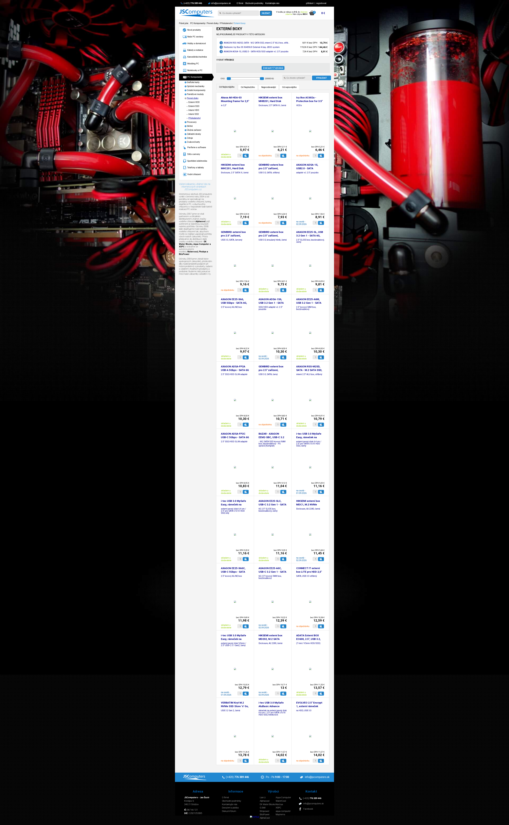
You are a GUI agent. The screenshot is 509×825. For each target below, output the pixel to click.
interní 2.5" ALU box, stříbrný (309, 374)
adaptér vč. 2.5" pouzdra (307, 173)
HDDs (299, 105)
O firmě (240, 3)
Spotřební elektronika (197, 161)
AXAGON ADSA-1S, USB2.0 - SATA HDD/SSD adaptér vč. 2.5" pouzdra (256, 51)
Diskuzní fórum (229, 811)
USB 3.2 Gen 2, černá (230, 710)
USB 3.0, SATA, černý (268, 374)
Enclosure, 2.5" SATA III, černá (272, 105)
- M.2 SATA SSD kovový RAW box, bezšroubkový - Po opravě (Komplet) (272, 444)
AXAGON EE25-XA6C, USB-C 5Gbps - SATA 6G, (233, 572)
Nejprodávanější (268, 87)
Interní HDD (193, 110)
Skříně (190, 126)
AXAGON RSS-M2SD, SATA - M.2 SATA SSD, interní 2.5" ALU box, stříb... (256, 43)
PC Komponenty (197, 23)
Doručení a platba (230, 807)
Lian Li (263, 797)
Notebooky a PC (194, 70)
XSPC (278, 807)
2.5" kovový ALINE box (231, 307)
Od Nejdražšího (248, 87)
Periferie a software (196, 147)
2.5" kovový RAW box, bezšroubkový (306, 308)
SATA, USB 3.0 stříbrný (306, 576)
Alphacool (264, 801)
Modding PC (193, 63)
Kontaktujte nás (272, 3)
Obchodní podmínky (254, 3)
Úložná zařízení (194, 130)
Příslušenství (226, 23)
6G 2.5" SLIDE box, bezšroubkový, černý (268, 510)
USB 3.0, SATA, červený (231, 240)
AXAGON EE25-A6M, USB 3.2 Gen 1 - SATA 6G (308, 303)
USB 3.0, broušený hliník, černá (273, 240)
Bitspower (264, 811)
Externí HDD (194, 102)
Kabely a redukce (195, 50)
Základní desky (194, 134)
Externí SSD (193, 106)
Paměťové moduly (195, 94)
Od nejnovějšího (289, 87)
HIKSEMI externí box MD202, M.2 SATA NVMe (270, 639)
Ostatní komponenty (196, 90)
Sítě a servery (193, 154)
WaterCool (281, 801)
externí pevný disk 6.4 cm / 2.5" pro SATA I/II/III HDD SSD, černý (308, 444)
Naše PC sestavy (195, 36)
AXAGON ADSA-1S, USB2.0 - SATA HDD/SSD (307, 168)
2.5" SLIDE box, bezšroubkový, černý (310, 241)
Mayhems (280, 814)
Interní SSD (193, 114)
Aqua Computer (283, 797)
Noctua (279, 804)
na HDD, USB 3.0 (303, 710)
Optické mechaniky (195, 86)
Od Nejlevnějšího (226, 87)
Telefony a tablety (195, 167)
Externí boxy (239, 23)
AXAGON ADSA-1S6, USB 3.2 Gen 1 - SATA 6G (271, 303)
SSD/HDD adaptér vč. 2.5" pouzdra (271, 308)
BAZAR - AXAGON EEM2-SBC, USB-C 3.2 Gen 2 (271, 437)
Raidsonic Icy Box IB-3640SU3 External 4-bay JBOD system (252, 47)
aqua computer (283, 811)
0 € (323, 13)
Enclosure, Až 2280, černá (308, 509)
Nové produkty (194, 30)
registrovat (321, 3)
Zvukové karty (193, 142)
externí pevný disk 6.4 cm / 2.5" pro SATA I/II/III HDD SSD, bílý (233, 511)
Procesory (192, 122)
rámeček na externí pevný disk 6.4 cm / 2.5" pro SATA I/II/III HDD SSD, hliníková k (273, 712)
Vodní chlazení (194, 174)
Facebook (308, 809)
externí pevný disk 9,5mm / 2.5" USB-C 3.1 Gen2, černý (233, 644)
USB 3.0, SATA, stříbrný (269, 173)
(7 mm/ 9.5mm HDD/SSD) (308, 643)
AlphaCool (265, 818)
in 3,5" (224, 105)
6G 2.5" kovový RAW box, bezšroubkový (270, 577)
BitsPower (264, 814)
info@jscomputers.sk (221, 3)
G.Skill (262, 807)
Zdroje (190, 138)
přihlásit (309, 3)
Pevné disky (212, 23)
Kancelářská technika (197, 57)
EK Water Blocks (267, 804)
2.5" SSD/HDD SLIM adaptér (234, 374)
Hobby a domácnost (196, 43)
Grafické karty (193, 82)
